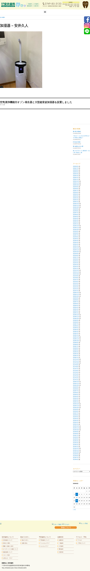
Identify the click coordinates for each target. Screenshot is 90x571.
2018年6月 (75, 348)
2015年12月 (76, 403)
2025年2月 (75, 199)
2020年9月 (75, 298)
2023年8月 (75, 233)
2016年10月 (76, 385)
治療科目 (61, 540)
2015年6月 (75, 415)
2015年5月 (75, 416)
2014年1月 (75, 446)
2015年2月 (75, 422)
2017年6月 (75, 370)
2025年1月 (75, 201)
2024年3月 (75, 220)
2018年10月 (76, 340)
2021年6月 (75, 281)
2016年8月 (75, 389)
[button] (45, 11)
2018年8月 (75, 344)
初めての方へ (25, 540)
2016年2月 (75, 400)
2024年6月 (75, 214)
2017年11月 (76, 361)
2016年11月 (76, 383)
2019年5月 (75, 327)
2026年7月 (75, 168)
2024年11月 (76, 205)
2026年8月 (75, 166)
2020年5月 (75, 305)
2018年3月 (75, 353)
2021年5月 (75, 283)
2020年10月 (76, 296)
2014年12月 (76, 426)
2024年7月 (75, 212)
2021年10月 (76, 274)
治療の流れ (24, 543)
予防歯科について (44, 540)
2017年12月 (76, 359)
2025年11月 (76, 183)
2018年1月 (75, 357)
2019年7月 (75, 324)
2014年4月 (75, 441)
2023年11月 (76, 227)
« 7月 (74, 509)
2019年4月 (75, 329)
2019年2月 (75, 333)
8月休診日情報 (76, 142)
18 (76, 500)
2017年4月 (75, 374)
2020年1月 (75, 313)
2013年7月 (75, 457)
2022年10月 (76, 251)
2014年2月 (75, 444)
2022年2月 (75, 266)
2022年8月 (75, 255)
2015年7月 (75, 413)
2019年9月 (75, 320)
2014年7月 (75, 435)
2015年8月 (75, 411)
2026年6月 (75, 170)
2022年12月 (76, 248)
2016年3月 (75, 398)
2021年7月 (75, 279)
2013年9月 (75, 454)
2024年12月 (76, 203)
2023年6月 (75, 237)
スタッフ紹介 (6, 555)
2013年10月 (76, 452)
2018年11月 (76, 339)
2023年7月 (75, 235)
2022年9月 (75, 253)
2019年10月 (76, 318)
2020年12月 (76, 292)
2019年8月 (75, 322)
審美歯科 (61, 549)
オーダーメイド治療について (10, 549)
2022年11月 (76, 250)
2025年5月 (75, 194)
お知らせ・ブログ (7, 558)
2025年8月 (75, 188)
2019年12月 (76, 314)
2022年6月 (75, 259)
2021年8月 (75, 277)
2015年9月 (75, 409)
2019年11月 (76, 316)
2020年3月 (75, 309)
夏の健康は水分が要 (78, 146)
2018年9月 (75, 342)
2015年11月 (76, 405)
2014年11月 (76, 428)
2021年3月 (75, 287)
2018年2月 (75, 355)
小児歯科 (61, 546)
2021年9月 (75, 275)
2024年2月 (75, 222)
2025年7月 (75, 190)
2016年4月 (75, 396)
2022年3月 (75, 264)
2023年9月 (75, 231)
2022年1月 (75, 268)
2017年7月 (75, 368)
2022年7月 (75, 257)
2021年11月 (76, 272)
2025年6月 (75, 192)
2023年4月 (75, 240)
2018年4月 (75, 352)
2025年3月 (75, 198)
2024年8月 (75, 211)
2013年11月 (76, 450)
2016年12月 (76, 381)
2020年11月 (76, 294)
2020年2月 (75, 311)
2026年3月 (75, 175)
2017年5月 (75, 372)
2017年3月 (75, 376)
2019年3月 (75, 331)
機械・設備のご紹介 (8, 546)
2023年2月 (75, 244)
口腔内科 (61, 552)
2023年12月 (76, 225)
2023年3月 (75, 242)
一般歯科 (61, 543)
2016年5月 (75, 394)
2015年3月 (75, 420)
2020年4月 (75, 307)
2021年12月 (76, 270)
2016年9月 (75, 387)
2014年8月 (75, 433)
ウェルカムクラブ (44, 543)
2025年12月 (76, 181)
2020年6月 (75, 303)
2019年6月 (75, 326)
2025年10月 (76, 185)
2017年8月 (75, 366)
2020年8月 (75, 300)
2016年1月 (75, 402)
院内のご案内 (6, 543)
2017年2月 (75, 378)
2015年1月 (75, 424)
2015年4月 (75, 418)
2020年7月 (75, 301)
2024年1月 (75, 224)
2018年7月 (75, 346)
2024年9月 (75, 209)
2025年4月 (75, 196)
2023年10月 (76, 229)
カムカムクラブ (44, 546)
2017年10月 (76, 363)
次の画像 (2, 17)
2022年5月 (75, 261)
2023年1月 (75, 246)
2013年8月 (75, 455)
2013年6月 (75, 459)
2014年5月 (75, 439)
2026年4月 (75, 173)
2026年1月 (75, 179)
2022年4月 (75, 263)
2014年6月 (75, 437)
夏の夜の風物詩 (77, 131)
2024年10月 (76, 207)
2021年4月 (75, 285)
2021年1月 (75, 290)
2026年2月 (75, 177)
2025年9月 (75, 186)
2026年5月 (75, 172)
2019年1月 (75, 335)
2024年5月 (75, 216)
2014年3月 (75, 442)
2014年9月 (75, 431)
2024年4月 (75, 218)
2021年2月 (75, 288)
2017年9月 (75, 365)
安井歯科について (7, 540)
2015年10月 (76, 407)
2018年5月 (75, 350)
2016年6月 (75, 392)
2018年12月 (76, 337)
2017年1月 (75, 379)
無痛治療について (7, 552)
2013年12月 (76, 448)
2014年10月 (76, 429)
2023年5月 (75, 238)
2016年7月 (75, 391)
